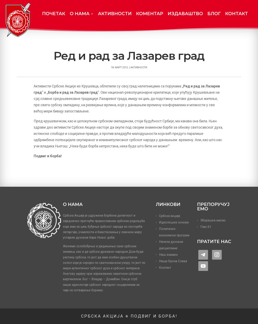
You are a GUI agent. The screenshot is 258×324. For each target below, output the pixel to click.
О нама (79, 13)
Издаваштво (185, 13)
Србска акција (169, 216)
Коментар (149, 13)
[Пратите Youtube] (203, 266)
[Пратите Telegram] (203, 255)
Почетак (53, 13)
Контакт (236, 13)
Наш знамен (168, 255)
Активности (115, 13)
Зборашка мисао (213, 220)
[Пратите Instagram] (217, 255)
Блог (214, 13)
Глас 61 (205, 227)
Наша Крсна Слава (173, 261)
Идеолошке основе (174, 222)
